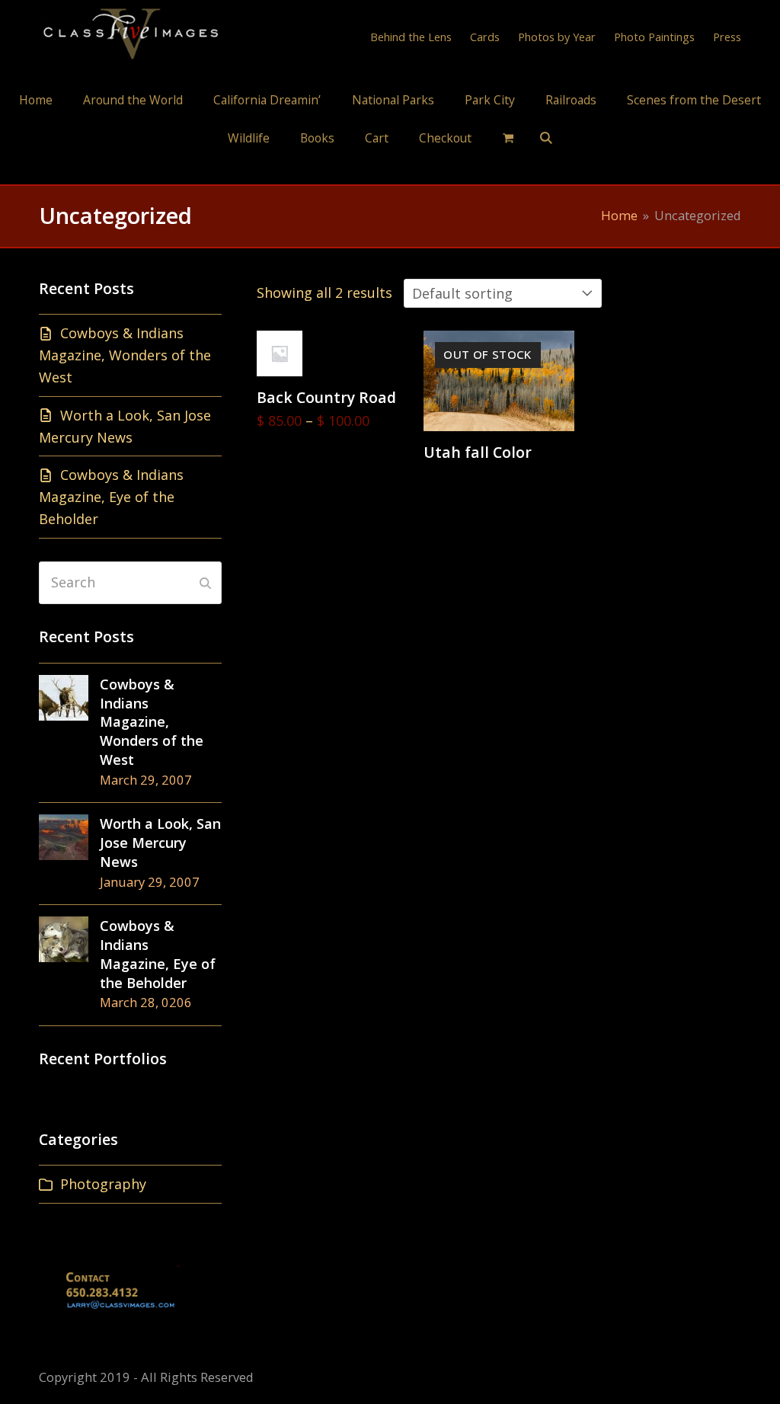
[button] (508, 137)
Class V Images (390, 170)
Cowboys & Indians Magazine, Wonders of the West (125, 355)
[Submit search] (205, 582)
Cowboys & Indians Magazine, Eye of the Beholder (111, 496)
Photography (103, 1184)
